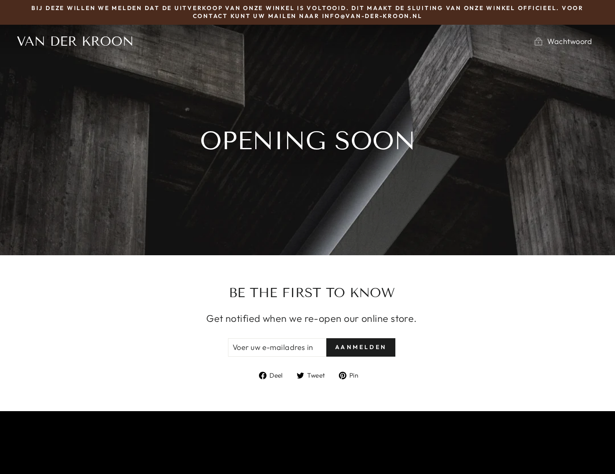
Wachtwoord (569, 41)
